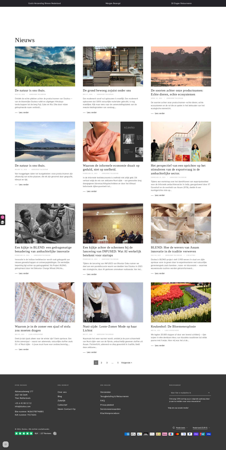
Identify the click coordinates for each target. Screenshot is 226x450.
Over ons (62, 392)
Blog (60, 396)
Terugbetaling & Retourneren (114, 396)
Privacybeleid (107, 404)
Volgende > (126, 362)
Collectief (62, 404)
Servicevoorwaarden (110, 409)
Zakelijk (61, 400)
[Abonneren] (209, 393)
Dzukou (25, 429)
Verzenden (105, 392)
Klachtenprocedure (109, 413)
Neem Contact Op (67, 409)
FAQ (102, 400)
